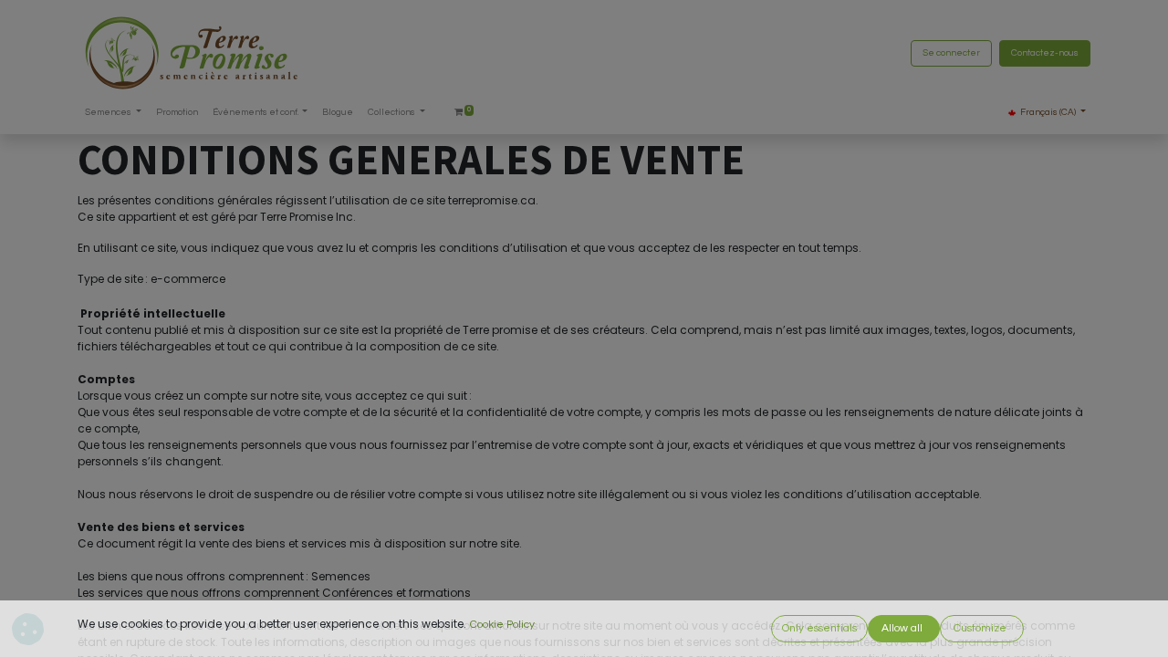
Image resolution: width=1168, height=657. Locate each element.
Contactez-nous (1045, 52)
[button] (819, 628)
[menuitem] (177, 113)
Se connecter (951, 52)
